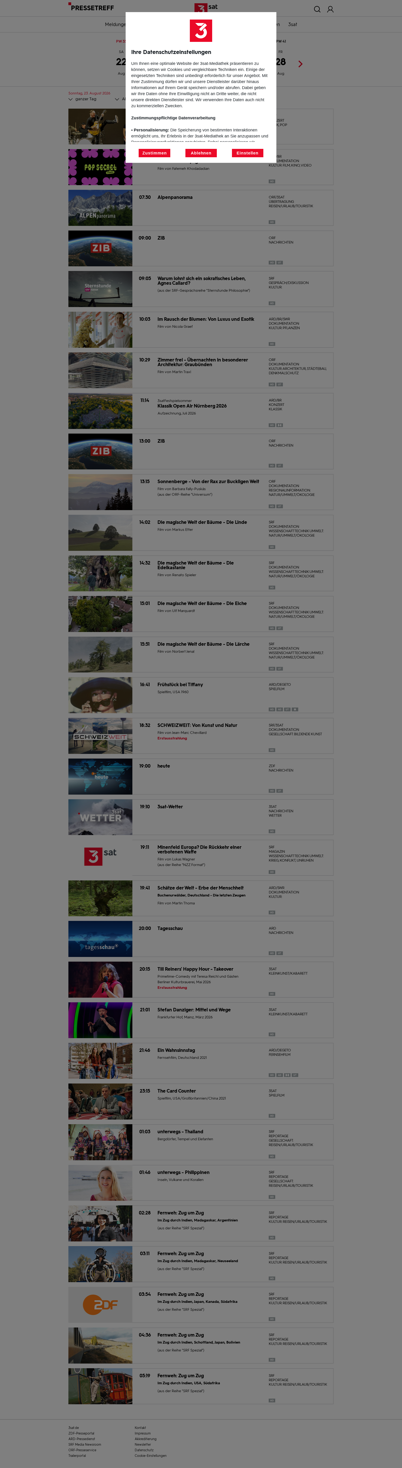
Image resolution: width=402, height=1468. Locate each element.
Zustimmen (154, 153)
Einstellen (247, 153)
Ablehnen (201, 153)
